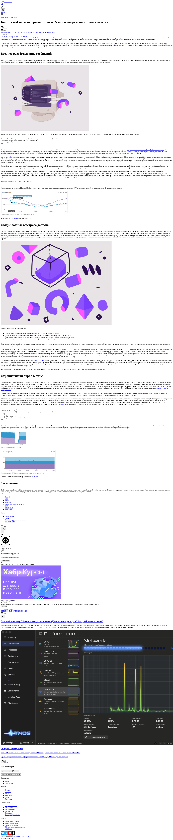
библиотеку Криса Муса (54, 233)
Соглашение (9, 813)
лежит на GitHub (12, 218)
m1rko (3, 17)
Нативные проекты (11, 825)
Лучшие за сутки (7, 771)
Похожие (16, 771)
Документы (9, 811)
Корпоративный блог (12, 821)
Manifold (85, 171)
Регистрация (9, 783)
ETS (69, 349)
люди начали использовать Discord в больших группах (145, 150)
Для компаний (10, 809)
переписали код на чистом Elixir (87, 351)
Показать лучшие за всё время (11, 774)
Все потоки (8, 2)
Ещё (7, 762)
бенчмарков (14, 157)
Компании (8, 795)
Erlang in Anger (119, 45)
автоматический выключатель (143, 393)
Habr (12, 838)
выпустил (10, 627)
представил (100, 625)
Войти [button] (3, 12)
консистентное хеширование (49, 231)
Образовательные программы (15, 827)
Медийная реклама (11, 823)
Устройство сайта (11, 806)
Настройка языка (7, 836)
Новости (8, 792)
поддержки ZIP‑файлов (60, 625)
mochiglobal (40, 360)
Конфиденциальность (12, 815)
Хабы (7, 793)
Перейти (4, 606)
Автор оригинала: (14, 36)
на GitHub (34, 477)
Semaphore (64, 404)
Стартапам (8, 829)
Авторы (7, 797)
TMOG (111, 625)
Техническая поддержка (21, 836)
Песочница (8, 799)
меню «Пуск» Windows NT (86, 625)
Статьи (7, 790)
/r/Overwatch (45, 151)
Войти (7, 781)
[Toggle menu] (1, 2)
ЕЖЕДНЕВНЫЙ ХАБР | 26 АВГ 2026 (14, 611)
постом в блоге (17, 171)
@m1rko (16, 554)
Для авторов (9, 807)
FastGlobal (102, 369)
